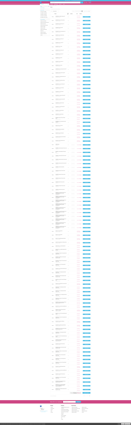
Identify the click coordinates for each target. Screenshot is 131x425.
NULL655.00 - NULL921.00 (44, 14)
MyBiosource (42, 30)
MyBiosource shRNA (43, 26)
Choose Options (86, 20)
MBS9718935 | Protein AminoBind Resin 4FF (60, 31)
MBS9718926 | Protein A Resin (59, 65)
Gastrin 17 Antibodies (63, 415)
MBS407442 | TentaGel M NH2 (59, 234)
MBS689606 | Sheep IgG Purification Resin (60, 170)
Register (87, 2)
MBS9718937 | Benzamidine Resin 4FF (60, 23)
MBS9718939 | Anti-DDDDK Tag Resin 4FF (60, 16)
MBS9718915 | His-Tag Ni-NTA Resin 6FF (60, 106)
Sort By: (52, 11)
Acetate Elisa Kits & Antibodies (64, 409)
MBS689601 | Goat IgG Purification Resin (60, 189)
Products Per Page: (86, 11)
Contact (60, 4)
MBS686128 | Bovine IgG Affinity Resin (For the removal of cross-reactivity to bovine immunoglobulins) (61, 227)
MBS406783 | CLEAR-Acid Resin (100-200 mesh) (61, 268)
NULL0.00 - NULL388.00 (43, 11)
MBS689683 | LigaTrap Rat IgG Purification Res (61, 155)
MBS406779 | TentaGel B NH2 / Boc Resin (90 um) (61, 283)
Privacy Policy (85, 422)
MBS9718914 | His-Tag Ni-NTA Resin (60, 110)
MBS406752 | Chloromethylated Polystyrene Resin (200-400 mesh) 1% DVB (60, 381)
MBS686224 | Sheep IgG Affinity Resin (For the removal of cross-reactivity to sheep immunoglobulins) (61, 216)
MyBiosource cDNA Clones (44, 33)
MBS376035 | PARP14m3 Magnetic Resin (60, 140)
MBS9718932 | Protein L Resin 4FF (59, 42)
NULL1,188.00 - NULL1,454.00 (44, 17)
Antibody (62, 414)
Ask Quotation (56, 4)
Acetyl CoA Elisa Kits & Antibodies (65, 410)
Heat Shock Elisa (63, 416)
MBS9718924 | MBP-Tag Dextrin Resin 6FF (60, 72)
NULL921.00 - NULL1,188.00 (44, 15)
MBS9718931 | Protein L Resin (59, 46)
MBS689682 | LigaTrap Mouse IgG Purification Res (61, 159)
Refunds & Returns (71, 422)
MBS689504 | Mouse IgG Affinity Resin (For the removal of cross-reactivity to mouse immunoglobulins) (61, 197)
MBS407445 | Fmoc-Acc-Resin (59, 125)
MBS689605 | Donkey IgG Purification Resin (60, 174)
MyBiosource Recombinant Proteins (45, 22)
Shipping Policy (59, 422)
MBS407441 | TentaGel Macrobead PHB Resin (61, 238)
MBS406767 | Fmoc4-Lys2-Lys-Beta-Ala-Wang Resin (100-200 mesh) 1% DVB (61, 328)
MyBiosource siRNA (84, 407)
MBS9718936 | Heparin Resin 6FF (59, 27)
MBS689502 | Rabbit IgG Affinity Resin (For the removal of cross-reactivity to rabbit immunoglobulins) (61, 204)
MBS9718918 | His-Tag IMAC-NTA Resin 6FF (60, 95)
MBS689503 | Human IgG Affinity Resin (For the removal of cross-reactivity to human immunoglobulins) (61, 201)
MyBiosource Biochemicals (44, 29)
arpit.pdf (51, 4)
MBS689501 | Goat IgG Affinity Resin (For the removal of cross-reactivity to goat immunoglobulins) (60, 208)
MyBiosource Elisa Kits (43, 23)
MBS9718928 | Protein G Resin (59, 57)
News (64, 4)
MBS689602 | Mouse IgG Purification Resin (60, 185)
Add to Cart (86, 148)
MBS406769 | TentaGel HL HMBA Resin (60, 321)
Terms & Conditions (46, 422)
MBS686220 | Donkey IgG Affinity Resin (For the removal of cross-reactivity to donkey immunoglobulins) (61, 220)
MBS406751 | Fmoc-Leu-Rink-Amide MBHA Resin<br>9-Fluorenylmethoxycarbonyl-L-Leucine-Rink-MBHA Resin (60, 385)
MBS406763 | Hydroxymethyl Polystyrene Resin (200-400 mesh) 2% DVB (61, 340)
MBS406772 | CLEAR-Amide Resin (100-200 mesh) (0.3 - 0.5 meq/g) (60, 310)
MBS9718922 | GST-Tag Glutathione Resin (60, 80)
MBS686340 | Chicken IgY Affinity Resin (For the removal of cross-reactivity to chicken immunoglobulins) (61, 212)
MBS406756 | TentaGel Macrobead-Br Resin (60, 366)
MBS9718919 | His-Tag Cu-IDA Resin (59, 91)
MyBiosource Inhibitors (43, 32)
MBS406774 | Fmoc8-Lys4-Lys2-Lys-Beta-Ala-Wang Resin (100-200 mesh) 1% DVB (61, 302)
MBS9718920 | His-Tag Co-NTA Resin (60, 87)
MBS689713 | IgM (57, 144)
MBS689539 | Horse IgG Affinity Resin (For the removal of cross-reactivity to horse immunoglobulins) (61, 193)
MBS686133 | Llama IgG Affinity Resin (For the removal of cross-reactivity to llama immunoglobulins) (61, 223)
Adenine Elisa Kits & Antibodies (64, 411)
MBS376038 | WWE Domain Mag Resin (60, 129)
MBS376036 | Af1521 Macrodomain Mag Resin (61, 136)
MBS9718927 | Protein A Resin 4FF (59, 61)
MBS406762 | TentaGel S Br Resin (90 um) (60, 343)
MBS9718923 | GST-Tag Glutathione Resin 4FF (61, 76)
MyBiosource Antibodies (74, 407)
